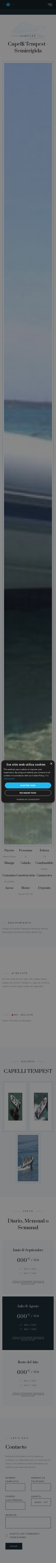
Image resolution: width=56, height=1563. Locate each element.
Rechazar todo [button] (28, 792)
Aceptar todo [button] (28, 785)
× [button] (51, 764)
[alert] (28, 781)
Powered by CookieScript (28, 799)
